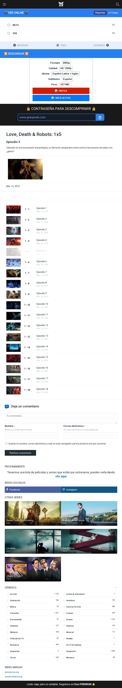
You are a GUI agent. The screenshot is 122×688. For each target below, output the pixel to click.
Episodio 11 (42, 314)
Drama (69, 619)
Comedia (14, 613)
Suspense (15, 651)
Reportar (100, 12)
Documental (15, 619)
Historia (70, 626)
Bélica (13, 607)
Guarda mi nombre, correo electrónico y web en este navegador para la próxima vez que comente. (57, 443)
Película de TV (17, 638)
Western (70, 657)
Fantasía (14, 626)
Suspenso (71, 651)
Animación (15, 600)
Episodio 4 (42, 240)
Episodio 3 (42, 229)
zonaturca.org (12, 672)
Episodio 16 (42, 367)
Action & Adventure (75, 594)
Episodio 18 (42, 389)
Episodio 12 (42, 325)
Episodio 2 (42, 219)
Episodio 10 (42, 304)
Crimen (69, 613)
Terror (13, 657)
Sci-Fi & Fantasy (73, 645)
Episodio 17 (42, 378)
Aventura (70, 600)
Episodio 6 (42, 261)
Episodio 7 (42, 272)
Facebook (15, 489)
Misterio (14, 632)
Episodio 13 (42, 336)
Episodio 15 (42, 357)
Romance (14, 645)
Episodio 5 (42, 250)
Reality (69, 638)
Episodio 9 (42, 293)
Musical (70, 632)
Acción (13, 594)
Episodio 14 (42, 346)
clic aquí (61, 476)
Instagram (71, 489)
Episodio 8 (42, 282)
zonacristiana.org (13, 676)
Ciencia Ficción (73, 607)
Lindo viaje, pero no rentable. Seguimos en (61, 684)
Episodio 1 (42, 208)
